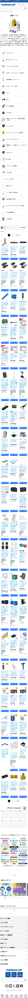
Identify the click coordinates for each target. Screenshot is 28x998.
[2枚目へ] (4, 897)
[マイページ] (22, 4)
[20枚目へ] (24, 897)
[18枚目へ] (22, 897)
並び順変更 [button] (23, 227)
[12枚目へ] (15, 897)
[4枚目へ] (6, 897)
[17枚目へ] (21, 897)
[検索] (25, 8)
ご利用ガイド (4, 951)
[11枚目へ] (14, 897)
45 (16, 235)
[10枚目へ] (13, 897)
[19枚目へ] (23, 897)
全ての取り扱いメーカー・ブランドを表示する (14, 865)
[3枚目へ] (5, 897)
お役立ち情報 (4, 964)
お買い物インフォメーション (8, 956)
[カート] (19, 4)
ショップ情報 (4, 960)
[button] (26, 4)
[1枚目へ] (3, 897)
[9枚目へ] (12, 897)
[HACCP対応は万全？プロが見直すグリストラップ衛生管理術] (19, 889)
